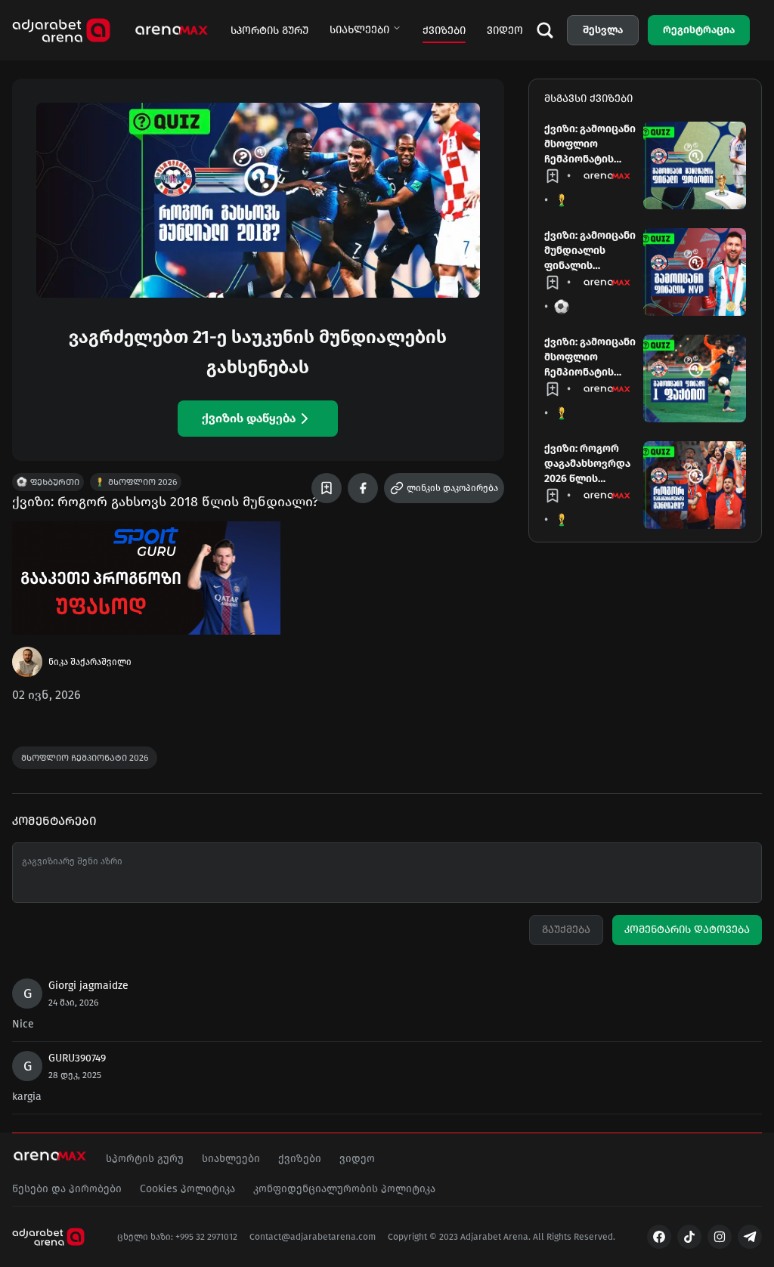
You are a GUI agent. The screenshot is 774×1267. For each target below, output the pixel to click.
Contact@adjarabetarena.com (312, 1236)
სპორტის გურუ (269, 30)
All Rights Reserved (573, 1236)
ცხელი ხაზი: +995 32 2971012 (177, 1236)
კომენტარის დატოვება (687, 929)
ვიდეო (505, 30)
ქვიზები (444, 30)
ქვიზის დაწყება (249, 418)
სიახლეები (359, 29)
